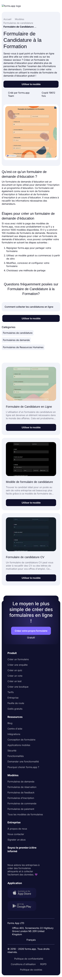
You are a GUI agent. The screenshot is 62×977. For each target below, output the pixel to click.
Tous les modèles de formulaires (25, 814)
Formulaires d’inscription (20, 798)
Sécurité (11, 750)
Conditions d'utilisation (23, 964)
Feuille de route (15, 703)
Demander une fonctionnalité (23, 761)
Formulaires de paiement (20, 808)
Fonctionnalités (15, 756)
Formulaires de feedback (20, 792)
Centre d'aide (14, 728)
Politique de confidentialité (28, 958)
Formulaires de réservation (21, 787)
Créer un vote (14, 675)
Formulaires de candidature (17, 332)
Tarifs (10, 692)
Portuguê (32, 921)
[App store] (23, 893)
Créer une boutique (17, 686)
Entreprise (12, 697)
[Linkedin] (9, 858)
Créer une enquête (17, 664)
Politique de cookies (31, 969)
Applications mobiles (18, 745)
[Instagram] (16, 858)
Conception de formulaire (21, 739)
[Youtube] (29, 858)
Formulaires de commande (21, 803)
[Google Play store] (23, 906)
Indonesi (32, 915)
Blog (9, 723)
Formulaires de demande (16, 340)
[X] (22, 858)
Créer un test (14, 681)
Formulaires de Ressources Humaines (23, 347)
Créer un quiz (14, 670)
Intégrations (13, 734)
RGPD (43, 964)
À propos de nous (17, 828)
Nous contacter (15, 834)
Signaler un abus (16, 839)
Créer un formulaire (18, 659)
